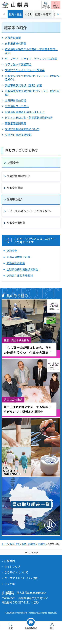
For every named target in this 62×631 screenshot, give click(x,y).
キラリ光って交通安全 (18, 64)
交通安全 (13, 162)
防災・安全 (15, 544)
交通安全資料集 (16, 223)
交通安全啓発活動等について (22, 129)
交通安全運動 (15, 188)
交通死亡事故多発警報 (18, 135)
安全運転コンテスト (17, 106)
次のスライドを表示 (58, 14)
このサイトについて (16, 572)
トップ (5, 544)
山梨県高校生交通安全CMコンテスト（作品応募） (32, 93)
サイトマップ (12, 567)
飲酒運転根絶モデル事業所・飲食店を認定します (31, 51)
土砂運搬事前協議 (15, 100)
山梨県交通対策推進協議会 (22, 269)
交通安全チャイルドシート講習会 (25, 70)
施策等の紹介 (15, 199)
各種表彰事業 (13, 38)
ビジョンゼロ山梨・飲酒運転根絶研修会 (29, 118)
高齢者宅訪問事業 (15, 123)
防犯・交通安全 (29, 544)
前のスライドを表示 (3, 14)
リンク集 (9, 584)
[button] (45, 5)
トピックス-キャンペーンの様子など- (29, 211)
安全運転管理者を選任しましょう (25, 112)
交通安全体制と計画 (19, 176)
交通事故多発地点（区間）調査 (23, 85)
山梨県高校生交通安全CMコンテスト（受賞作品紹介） (32, 77)
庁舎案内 (9, 561)
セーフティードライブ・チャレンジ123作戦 (31, 59)
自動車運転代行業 (15, 43)
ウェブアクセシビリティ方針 (21, 578)
